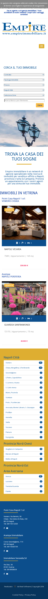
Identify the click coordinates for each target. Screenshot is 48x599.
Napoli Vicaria (12, 249)
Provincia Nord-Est (16, 465)
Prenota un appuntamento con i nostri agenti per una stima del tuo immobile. (24, 181)
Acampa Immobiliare (13, 535)
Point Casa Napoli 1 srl (14, 510)
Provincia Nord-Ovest (18, 443)
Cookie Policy (17, 595)
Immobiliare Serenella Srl (15, 558)
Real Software (25, 587)
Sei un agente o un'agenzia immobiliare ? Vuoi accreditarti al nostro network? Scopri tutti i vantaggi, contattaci (24, 12)
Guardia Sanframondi (17, 324)
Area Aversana (13, 471)
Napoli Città (11, 357)
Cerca (40, 105)
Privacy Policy (30, 595)
